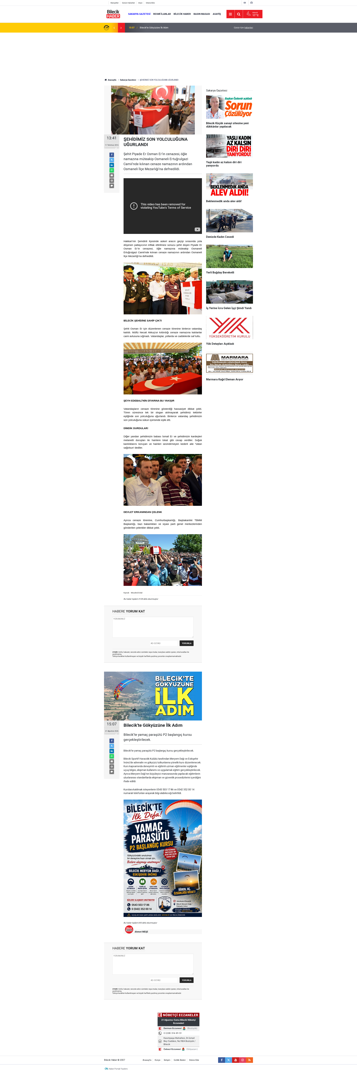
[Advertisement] (178, 53)
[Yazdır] (111, 180)
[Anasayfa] (105, 3)
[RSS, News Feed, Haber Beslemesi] (249, 1060)
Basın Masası (202, 14)
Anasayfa (111, 80)
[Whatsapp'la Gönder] (111, 170)
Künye (157, 1060)
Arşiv (140, 3)
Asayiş (217, 14)
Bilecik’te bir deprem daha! (153, 27)
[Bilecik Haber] (113, 14)
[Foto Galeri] (251, 2)
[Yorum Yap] (111, 185)
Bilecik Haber (182, 14)
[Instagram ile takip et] (242, 1060)
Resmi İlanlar (162, 14)
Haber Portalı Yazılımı (118, 1069)
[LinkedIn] (111, 165)
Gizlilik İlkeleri (180, 1060)
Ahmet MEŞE (141, 931)
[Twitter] (111, 160)
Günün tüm (243, 27)
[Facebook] (111, 155)
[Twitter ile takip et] (228, 1060)
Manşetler (115, 3)
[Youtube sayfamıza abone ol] (235, 1060)
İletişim (167, 1060)
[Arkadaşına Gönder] (111, 175)
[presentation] (114, 27)
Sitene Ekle (150, 3)
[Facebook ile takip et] (221, 1060)
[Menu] (230, 14)
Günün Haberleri (128, 3)
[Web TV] (244, 2)
